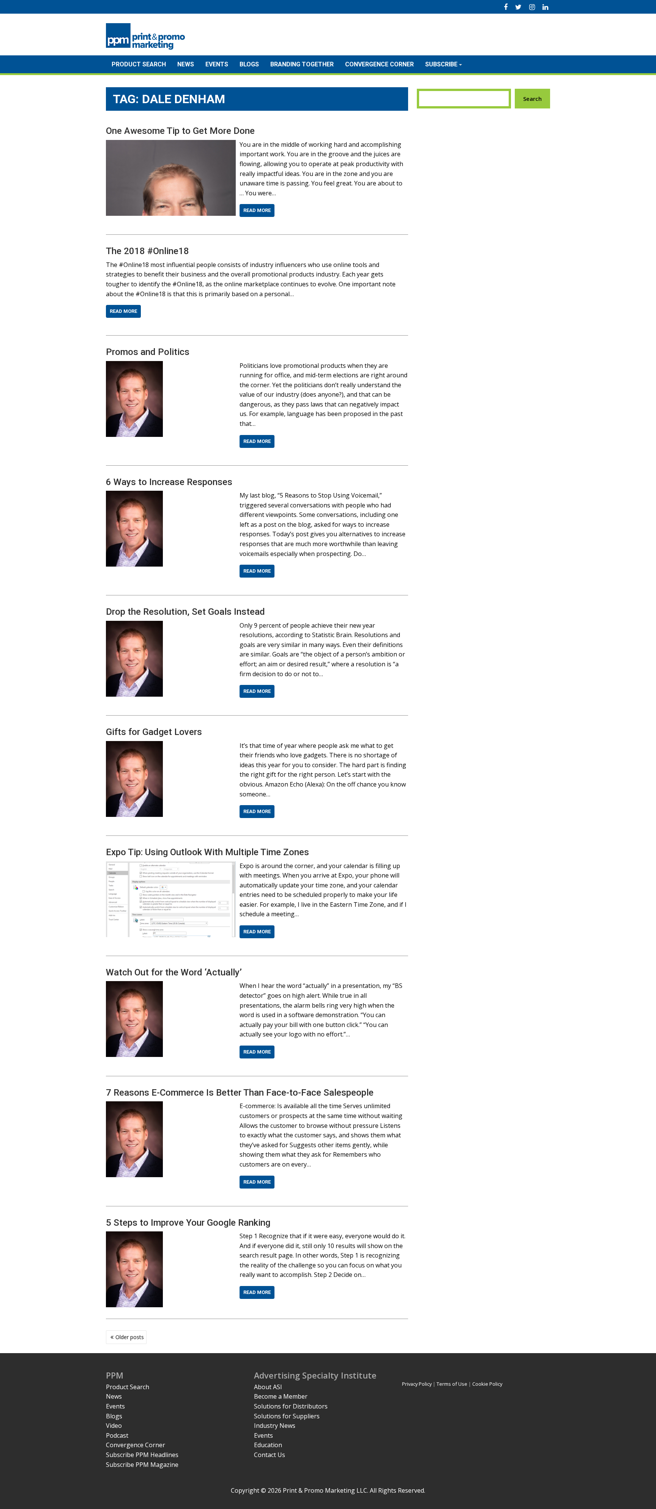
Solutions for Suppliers (287, 1416)
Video (114, 1425)
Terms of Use (452, 1383)
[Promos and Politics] (134, 365)
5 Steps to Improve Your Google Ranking (188, 1222)
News (185, 64)
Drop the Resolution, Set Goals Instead (185, 611)
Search (532, 98)
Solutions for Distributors (291, 1406)
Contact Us (269, 1455)
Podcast (117, 1435)
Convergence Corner (379, 64)
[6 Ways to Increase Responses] (134, 495)
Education (268, 1445)
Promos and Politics (147, 352)
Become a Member (281, 1396)
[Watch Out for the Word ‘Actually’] (134, 985)
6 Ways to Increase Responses (169, 482)
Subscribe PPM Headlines (142, 1455)
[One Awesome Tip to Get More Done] (171, 144)
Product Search (139, 64)
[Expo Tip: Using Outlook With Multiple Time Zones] (171, 866)
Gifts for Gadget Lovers (154, 732)
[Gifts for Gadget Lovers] (134, 745)
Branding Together (302, 64)
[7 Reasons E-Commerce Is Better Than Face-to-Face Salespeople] (134, 1106)
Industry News (274, 1425)
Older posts (129, 1337)
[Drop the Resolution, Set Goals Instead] (134, 625)
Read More (257, 210)
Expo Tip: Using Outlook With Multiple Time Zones (207, 852)
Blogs (249, 64)
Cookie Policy (487, 1383)
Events (216, 64)
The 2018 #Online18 (147, 251)
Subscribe (441, 64)
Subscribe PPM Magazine (142, 1464)
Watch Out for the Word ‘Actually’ (174, 972)
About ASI (268, 1387)
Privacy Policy (417, 1383)
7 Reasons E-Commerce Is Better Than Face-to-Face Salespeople (240, 1092)
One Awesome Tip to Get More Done (180, 131)
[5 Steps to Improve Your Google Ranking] (134, 1236)
